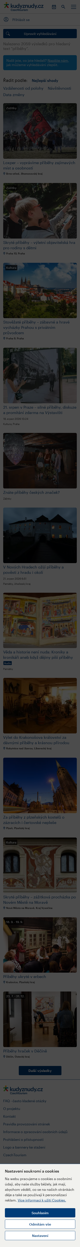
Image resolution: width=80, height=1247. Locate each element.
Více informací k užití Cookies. (42, 1200)
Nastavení (40, 1235)
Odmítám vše (40, 1224)
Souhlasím (40, 1213)
